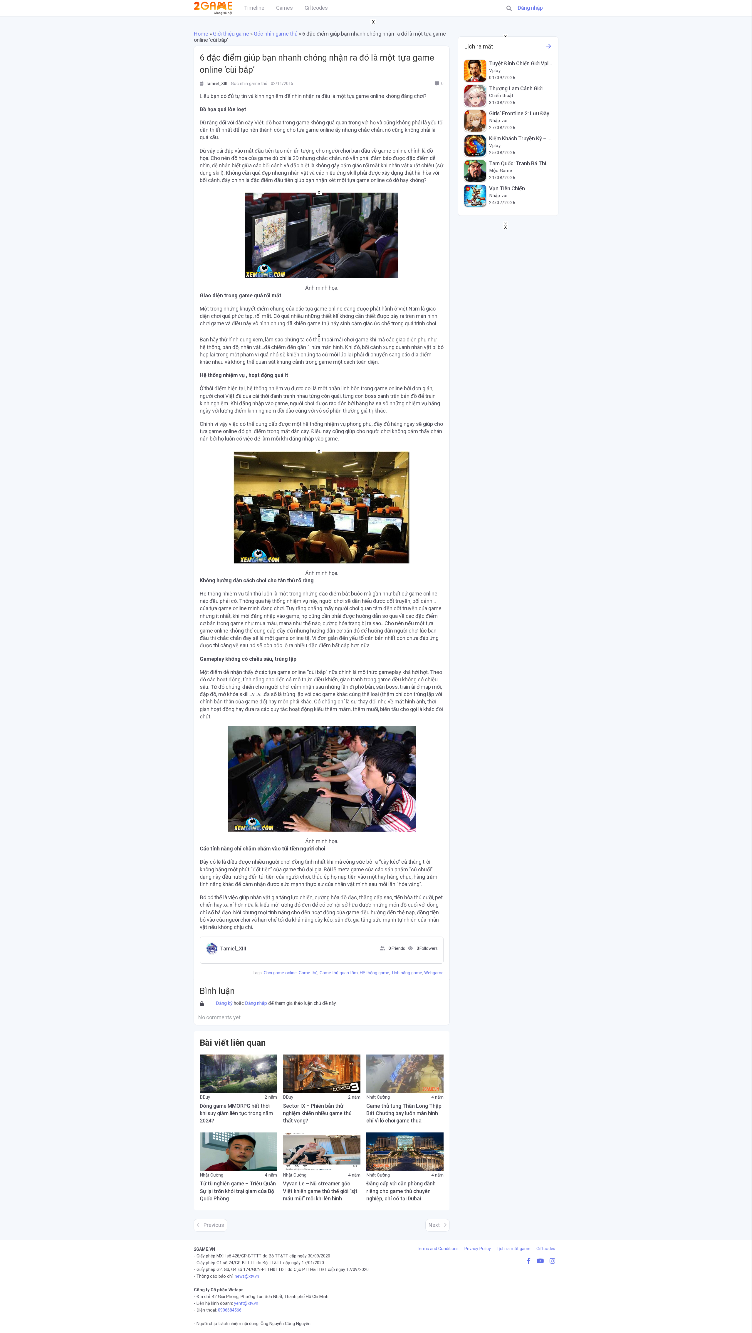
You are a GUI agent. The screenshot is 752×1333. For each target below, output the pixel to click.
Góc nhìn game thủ (276, 34)
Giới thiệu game (231, 34)
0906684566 (229, 1310)
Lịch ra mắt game (514, 1248)
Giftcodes (545, 1248)
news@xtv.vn (247, 1276)
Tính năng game (406, 972)
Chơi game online (280, 972)
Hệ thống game (374, 972)
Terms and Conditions (438, 1248)
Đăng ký (224, 1003)
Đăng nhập (530, 8)
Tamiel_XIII (233, 949)
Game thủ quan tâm (339, 972)
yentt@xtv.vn (246, 1303)
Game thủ (308, 972)
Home (201, 34)
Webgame (434, 972)
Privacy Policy (477, 1248)
